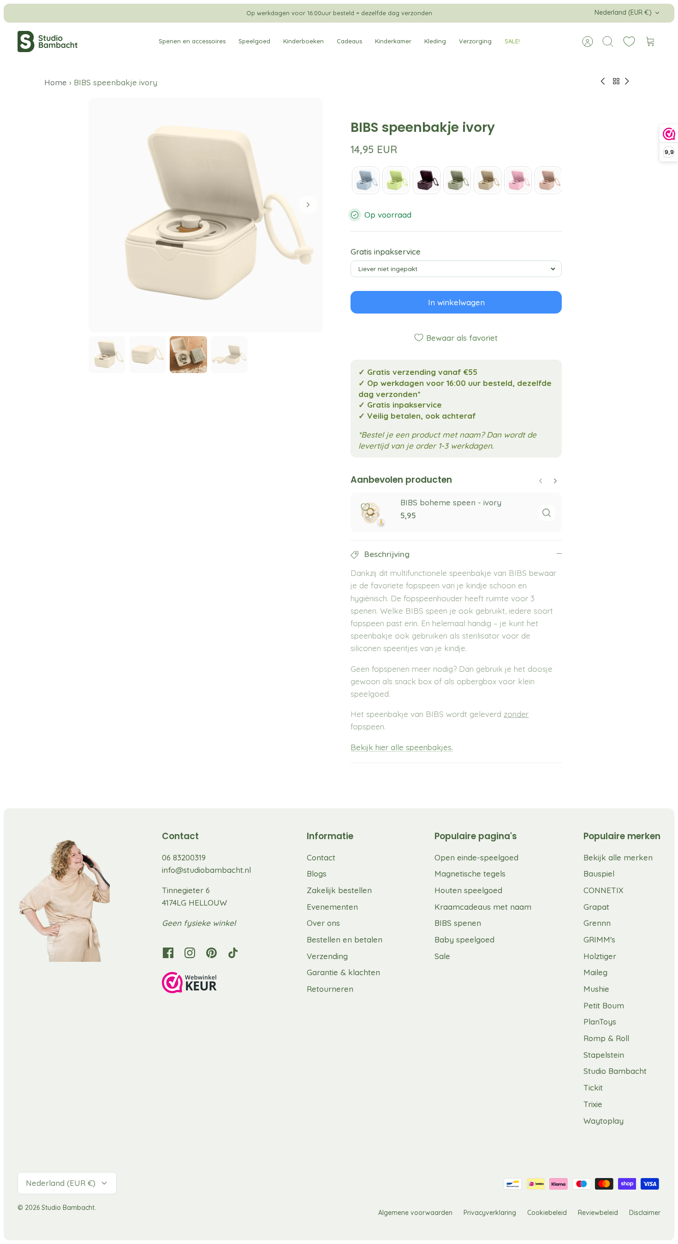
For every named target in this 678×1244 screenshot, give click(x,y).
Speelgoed (254, 41)
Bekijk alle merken (618, 857)
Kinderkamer (393, 41)
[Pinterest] (211, 953)
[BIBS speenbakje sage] (457, 180)
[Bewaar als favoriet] (365, 507)
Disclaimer (644, 1212)
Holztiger (599, 956)
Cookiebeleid (547, 1212)
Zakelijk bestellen (339, 890)
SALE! (512, 41)
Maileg (595, 972)
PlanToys (599, 1021)
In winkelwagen (456, 302)
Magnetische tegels (470, 873)
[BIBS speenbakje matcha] (396, 180)
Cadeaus (349, 41)
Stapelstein (603, 1055)
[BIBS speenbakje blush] (548, 180)
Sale (442, 956)
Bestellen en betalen (344, 939)
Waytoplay (603, 1121)
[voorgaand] (237, 13)
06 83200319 (184, 857)
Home (56, 82)
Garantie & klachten (343, 972)
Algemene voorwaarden (415, 1212)
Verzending (327, 956)
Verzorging (475, 41)
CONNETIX (603, 890)
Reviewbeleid (598, 1212)
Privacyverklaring (490, 1212)
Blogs (317, 873)
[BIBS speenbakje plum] (426, 180)
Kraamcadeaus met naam (482, 907)
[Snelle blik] (546, 512)
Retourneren (330, 989)
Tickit (593, 1087)
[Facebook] (168, 953)
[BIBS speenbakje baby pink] (518, 180)
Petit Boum (603, 1005)
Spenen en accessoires (192, 41)
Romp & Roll (606, 1038)
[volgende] (440, 13)
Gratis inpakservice (386, 251)
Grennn (597, 923)
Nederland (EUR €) (623, 12)
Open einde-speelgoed (476, 857)
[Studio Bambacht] (47, 41)
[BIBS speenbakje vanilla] (487, 180)
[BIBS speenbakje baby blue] (366, 180)
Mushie (596, 989)
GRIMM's (599, 939)
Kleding (435, 41)
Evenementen (332, 907)
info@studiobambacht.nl (206, 870)
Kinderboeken (303, 41)
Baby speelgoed (464, 939)
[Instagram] (190, 953)
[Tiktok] (233, 953)
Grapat (596, 907)
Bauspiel (598, 873)
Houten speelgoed (468, 890)
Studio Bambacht (615, 1071)
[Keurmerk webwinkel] (208, 984)
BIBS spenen (457, 923)
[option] (206, 215)
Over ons (323, 923)
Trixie (592, 1104)
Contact (321, 857)
